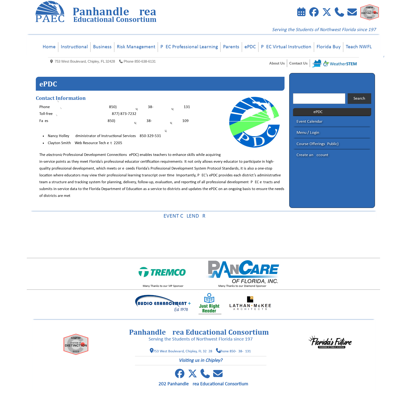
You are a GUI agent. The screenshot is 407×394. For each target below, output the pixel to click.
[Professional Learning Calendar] (301, 13)
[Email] (352, 13)
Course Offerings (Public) (317, 144)
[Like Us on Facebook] (314, 13)
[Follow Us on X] (192, 376)
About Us (277, 63)
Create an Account (312, 155)
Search (359, 99)
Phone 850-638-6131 (140, 61)
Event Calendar (309, 122)
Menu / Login (308, 133)
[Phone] (339, 13)
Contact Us (298, 63)
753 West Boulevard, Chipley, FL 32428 (85, 61)
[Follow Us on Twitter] (327, 13)
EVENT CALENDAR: (203, 216)
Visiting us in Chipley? (200, 360)
